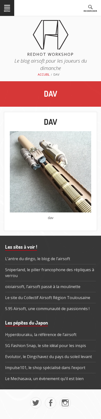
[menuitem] (7, 8)
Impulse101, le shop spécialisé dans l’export (45, 367)
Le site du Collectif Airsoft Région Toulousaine (47, 297)
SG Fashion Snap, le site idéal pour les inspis (45, 345)
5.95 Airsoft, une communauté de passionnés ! (47, 308)
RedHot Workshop (50, 54)
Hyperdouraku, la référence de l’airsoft (40, 334)
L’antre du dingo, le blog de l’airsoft (37, 258)
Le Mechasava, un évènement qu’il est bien (44, 378)
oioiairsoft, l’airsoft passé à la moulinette (42, 286)
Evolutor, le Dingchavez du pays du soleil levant (48, 356)
